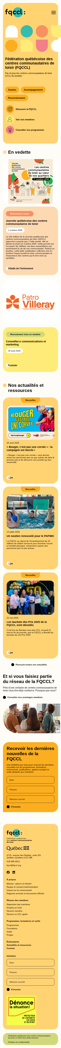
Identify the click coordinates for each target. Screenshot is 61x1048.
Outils (9, 931)
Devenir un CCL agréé (17, 914)
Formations (12, 928)
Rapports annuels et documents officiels (25, 893)
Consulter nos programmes (30, 130)
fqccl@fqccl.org (14, 865)
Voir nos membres (25, 119)
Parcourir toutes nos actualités (31, 664)
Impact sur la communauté (19, 890)
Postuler (12, 365)
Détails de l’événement (20, 268)
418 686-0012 (13, 861)
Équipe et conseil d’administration (22, 887)
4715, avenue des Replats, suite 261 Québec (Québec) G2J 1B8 (24, 856)
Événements (13, 942)
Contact (11, 948)
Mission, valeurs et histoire (19, 883)
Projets (10, 935)
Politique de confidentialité (18, 1042)
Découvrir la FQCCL (26, 109)
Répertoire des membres (18, 904)
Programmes (13, 925)
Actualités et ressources (19, 945)
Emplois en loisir (14, 907)
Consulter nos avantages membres (25, 697)
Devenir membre (14, 911)
